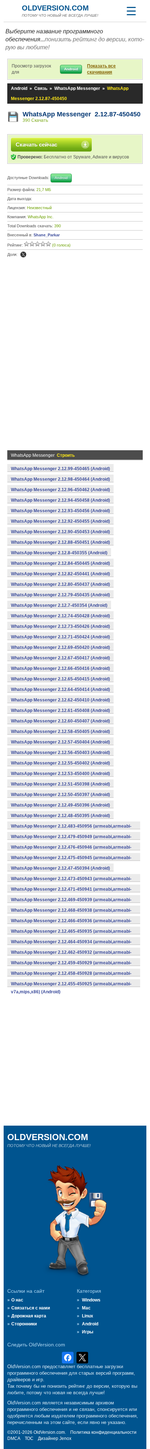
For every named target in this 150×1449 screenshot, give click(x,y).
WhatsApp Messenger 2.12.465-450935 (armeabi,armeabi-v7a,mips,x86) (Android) (71, 935)
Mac (86, 1308)
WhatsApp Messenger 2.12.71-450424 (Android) (60, 636)
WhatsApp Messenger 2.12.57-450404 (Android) (60, 742)
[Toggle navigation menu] (131, 11)
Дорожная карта (28, 1315)
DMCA (13, 1438)
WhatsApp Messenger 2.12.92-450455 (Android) (60, 521)
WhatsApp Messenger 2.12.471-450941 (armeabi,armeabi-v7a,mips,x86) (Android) (71, 893)
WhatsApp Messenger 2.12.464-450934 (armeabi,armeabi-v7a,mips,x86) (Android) (71, 945)
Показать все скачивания (101, 69)
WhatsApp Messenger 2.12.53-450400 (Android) (60, 773)
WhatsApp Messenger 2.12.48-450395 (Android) (60, 815)
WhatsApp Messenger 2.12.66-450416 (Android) (60, 668)
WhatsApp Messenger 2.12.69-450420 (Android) (60, 647)
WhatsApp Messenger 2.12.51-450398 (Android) (60, 784)
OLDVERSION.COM (55, 8)
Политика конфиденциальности (103, 1432)
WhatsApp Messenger (77, 88)
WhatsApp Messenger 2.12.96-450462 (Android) (60, 489)
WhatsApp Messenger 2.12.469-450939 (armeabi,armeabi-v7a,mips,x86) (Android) (71, 903)
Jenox (65, 1438)
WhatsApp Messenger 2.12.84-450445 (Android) (60, 563)
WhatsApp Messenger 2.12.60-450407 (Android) (60, 721)
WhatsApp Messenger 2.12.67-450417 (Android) (60, 658)
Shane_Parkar (46, 235)
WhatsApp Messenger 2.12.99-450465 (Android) (60, 468)
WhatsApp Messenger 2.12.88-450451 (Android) (60, 542)
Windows (91, 1300)
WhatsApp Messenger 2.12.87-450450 (82, 114)
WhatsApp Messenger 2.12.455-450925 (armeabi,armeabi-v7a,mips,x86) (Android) (71, 987)
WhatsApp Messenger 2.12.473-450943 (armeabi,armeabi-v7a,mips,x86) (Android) (71, 882)
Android (19, 88)
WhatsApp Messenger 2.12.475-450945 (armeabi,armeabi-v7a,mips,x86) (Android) (71, 861)
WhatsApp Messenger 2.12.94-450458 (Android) (60, 500)
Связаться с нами (30, 1308)
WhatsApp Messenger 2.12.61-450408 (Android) (60, 710)
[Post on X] (23, 254)
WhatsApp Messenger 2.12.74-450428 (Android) (60, 615)
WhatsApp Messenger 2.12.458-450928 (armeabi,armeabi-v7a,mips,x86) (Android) (71, 977)
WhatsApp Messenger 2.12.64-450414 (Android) (60, 689)
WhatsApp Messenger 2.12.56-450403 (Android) (60, 752)
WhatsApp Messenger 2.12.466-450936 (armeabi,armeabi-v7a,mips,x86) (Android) (71, 924)
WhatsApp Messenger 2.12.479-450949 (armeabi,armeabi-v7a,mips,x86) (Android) (71, 840)
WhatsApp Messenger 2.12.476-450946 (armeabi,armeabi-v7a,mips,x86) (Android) (71, 851)
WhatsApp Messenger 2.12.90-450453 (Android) (60, 531)
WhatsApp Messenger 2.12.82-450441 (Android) (60, 573)
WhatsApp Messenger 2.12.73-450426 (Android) (60, 626)
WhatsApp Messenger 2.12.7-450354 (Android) (59, 605)
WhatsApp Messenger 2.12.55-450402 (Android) (60, 763)
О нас (17, 1300)
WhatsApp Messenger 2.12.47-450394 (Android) (60, 868)
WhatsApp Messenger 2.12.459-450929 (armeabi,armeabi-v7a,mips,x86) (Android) (71, 966)
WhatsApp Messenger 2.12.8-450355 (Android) (59, 552)
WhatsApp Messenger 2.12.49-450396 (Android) (60, 805)
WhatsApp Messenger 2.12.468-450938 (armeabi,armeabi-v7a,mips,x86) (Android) (71, 914)
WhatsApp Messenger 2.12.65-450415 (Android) (60, 679)
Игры (87, 1331)
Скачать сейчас (36, 144)
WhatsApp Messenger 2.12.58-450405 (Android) (60, 731)
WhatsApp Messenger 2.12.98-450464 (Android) (60, 479)
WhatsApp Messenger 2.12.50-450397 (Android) (60, 794)
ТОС (29, 1438)
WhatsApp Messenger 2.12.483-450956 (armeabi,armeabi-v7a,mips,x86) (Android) (71, 830)
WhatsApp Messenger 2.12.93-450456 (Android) (60, 510)
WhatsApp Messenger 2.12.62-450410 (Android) (60, 700)
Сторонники (24, 1323)
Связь (40, 88)
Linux (87, 1315)
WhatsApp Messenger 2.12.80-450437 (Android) (60, 584)
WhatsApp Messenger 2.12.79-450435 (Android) (60, 594)
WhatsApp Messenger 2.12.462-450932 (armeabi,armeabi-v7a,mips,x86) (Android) (71, 956)
